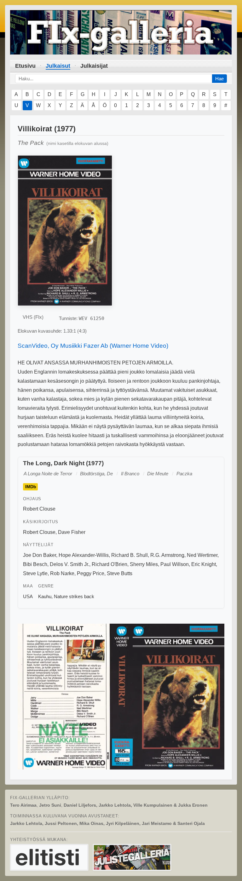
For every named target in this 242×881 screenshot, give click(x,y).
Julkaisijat (94, 66)
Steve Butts (119, 573)
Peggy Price (90, 573)
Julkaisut (58, 66)
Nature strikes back (74, 596)
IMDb (30, 486)
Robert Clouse (39, 509)
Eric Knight (203, 564)
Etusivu (25, 66)
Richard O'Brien (109, 564)
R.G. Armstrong (167, 555)
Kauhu (44, 596)
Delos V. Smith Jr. (69, 564)
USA (28, 596)
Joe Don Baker (39, 555)
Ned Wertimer (202, 555)
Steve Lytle (35, 573)
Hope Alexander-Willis (84, 555)
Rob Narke (62, 573)
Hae (219, 78)
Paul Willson (174, 564)
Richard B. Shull (129, 555)
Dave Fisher (71, 532)
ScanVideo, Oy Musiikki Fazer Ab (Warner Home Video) (93, 345)
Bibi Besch (35, 564)
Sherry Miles (144, 564)
